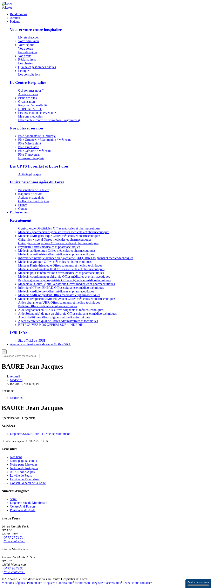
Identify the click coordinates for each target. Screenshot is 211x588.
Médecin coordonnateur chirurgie (64, 276)
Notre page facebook (23, 460)
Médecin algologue (54, 261)
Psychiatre (49, 247)
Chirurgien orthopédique (58, 243)
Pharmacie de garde (22, 510)
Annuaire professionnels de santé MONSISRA (40, 344)
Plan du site (35, 583)
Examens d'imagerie (31, 158)
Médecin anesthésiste (56, 254)
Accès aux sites (28, 94)
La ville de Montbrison (25, 479)
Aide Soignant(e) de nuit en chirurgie (67, 313)
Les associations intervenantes (37, 112)
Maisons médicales (30, 116)
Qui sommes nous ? (31, 90)
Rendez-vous (18, 14)
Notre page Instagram (24, 468)
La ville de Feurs (21, 475)
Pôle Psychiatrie (28, 147)
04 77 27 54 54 (13, 537)
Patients (15, 21)
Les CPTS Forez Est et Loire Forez (39, 166)
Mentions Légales (13, 583)
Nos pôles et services (26, 128)
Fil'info (22, 205)
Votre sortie (25, 48)
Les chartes (25, 63)
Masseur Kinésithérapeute (60, 265)
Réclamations (27, 59)
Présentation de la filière (33, 190)
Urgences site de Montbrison (28, 502)
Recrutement (20, 220)
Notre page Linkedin (23, 464)
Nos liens (16, 457)
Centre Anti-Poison (22, 506)
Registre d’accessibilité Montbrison (67, 583)
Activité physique (29, 174)
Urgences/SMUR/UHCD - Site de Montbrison (40, 433)
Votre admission (28, 41)
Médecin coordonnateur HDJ (61, 269)
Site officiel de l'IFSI (31, 340)
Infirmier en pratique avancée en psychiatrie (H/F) (75, 258)
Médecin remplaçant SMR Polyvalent (66, 298)
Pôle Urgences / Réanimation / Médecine (44, 139)
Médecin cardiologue (56, 291)
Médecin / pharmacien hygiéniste (63, 232)
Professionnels (19, 212)
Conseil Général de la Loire (28, 483)
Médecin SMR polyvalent (59, 295)
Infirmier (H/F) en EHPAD (61, 287)
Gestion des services (198, 582)
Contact (23, 208)
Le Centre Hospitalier (28, 82)
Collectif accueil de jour (33, 201)
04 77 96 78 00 (13, 568)
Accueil (15, 18)
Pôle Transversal (29, 154)
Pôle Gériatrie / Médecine (34, 151)
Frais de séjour (27, 52)
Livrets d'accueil (28, 37)
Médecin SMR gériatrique (59, 236)
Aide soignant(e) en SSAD (60, 310)
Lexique (23, 70)
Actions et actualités (31, 197)
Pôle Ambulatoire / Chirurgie (37, 136)
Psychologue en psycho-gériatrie (64, 280)
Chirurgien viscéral (54, 239)
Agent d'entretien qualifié (58, 321)
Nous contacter (142, 583)
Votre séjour (26, 45)
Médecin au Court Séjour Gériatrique (66, 284)
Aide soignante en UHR (59, 302)
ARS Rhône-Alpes (22, 472)
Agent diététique (54, 317)
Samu (13, 499)
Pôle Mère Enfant (29, 143)
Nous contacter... (14, 541)
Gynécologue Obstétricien (59, 228)
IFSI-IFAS (19, 332)
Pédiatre (47, 306)
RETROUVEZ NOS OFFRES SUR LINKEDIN (50, 324)
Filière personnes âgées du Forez (37, 182)
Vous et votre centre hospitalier (36, 29)
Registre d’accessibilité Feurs (111, 583)
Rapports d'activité (30, 194)
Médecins (16, 380)
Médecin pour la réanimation (61, 273)
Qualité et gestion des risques (37, 67)
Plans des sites (27, 98)
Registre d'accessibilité (32, 105)
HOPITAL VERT (30, 109)
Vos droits (24, 56)
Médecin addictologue (56, 250)
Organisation (26, 101)
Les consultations (29, 74)
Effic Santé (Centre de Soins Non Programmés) (49, 120)
